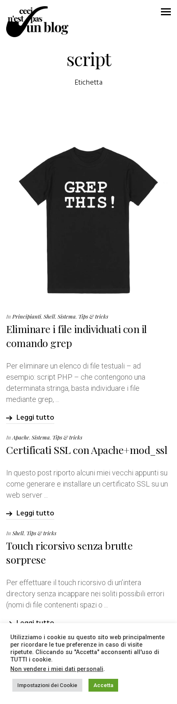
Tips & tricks (93, 316)
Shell (49, 316)
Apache (20, 437)
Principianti (26, 316)
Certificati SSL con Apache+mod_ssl (86, 449)
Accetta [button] (103, 685)
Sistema (67, 316)
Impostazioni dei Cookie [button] (47, 685)
